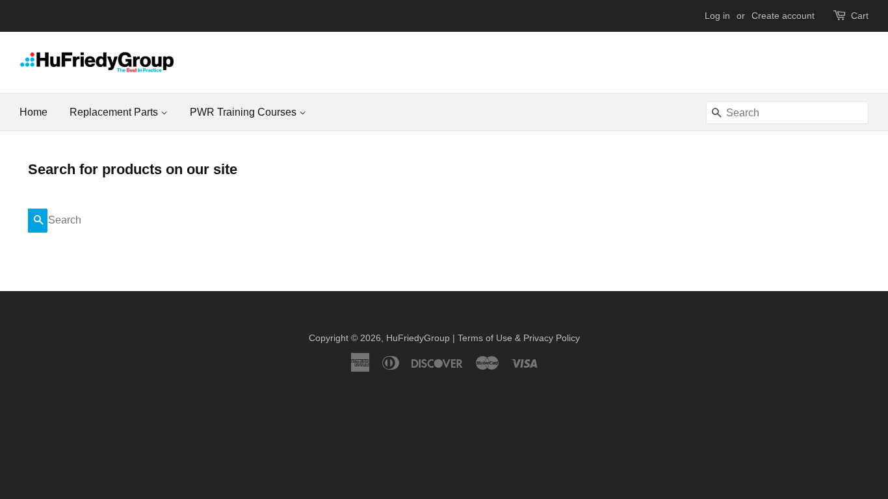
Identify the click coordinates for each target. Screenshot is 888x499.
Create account (783, 15)
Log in (717, 15)
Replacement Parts (115, 112)
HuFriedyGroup (418, 338)
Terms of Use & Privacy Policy (519, 338)
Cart (859, 15)
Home (33, 112)
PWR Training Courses (244, 112)
